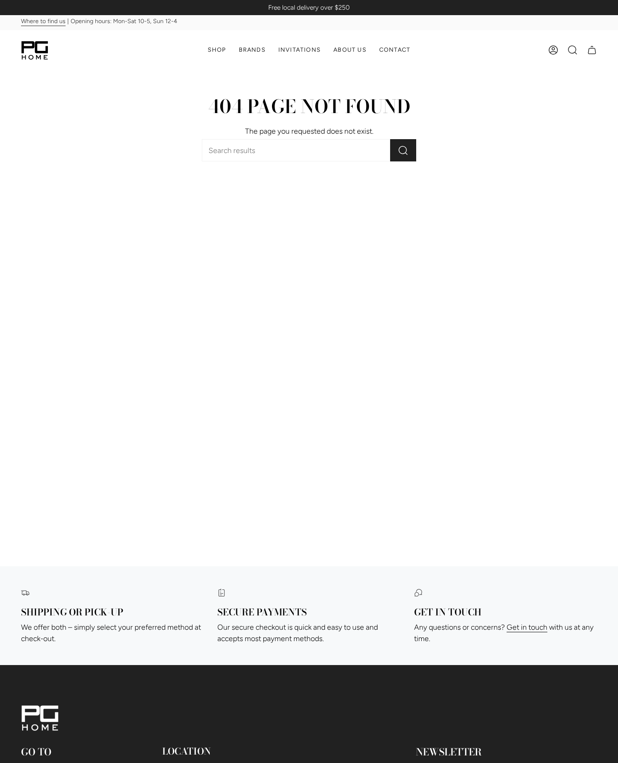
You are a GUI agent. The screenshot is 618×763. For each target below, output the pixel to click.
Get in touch (527, 627)
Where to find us (43, 21)
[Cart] (592, 50)
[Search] (403, 150)
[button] (216, 50)
